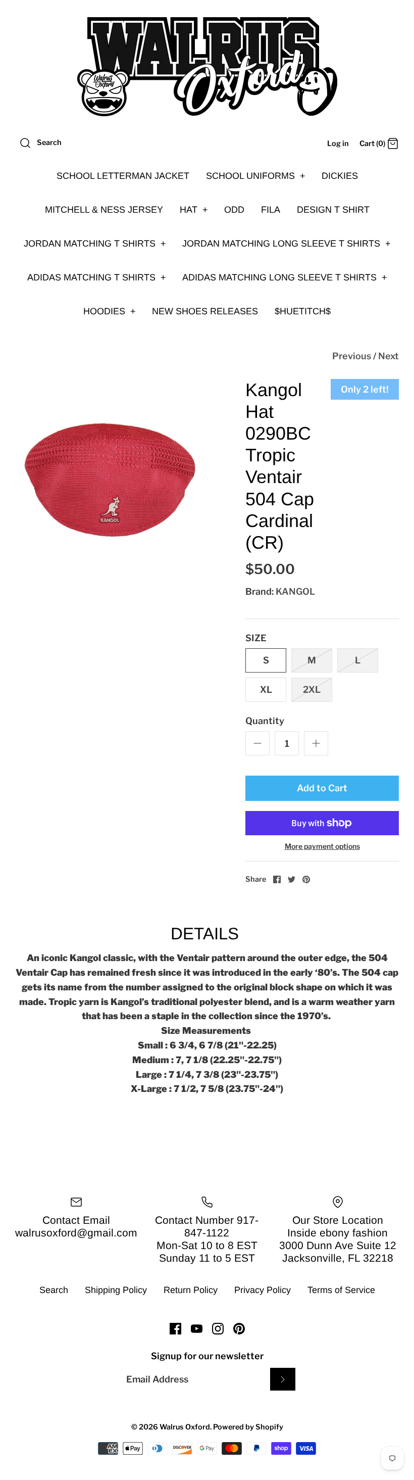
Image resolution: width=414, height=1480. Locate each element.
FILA (270, 210)
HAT (194, 210)
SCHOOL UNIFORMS (255, 176)
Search (53, 1290)
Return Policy (191, 1290)
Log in (338, 143)
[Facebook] (175, 1328)
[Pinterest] (239, 1328)
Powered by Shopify (248, 1426)
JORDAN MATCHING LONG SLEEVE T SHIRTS (286, 243)
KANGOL (295, 591)
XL (266, 689)
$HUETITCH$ (303, 311)
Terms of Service (341, 1290)
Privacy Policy (262, 1290)
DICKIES (340, 176)
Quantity (264, 720)
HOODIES (109, 311)
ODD (234, 210)
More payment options (322, 846)
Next (388, 356)
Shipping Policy (116, 1290)
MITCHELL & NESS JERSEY (104, 210)
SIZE (256, 638)
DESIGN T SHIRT (333, 210)
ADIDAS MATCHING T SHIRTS (96, 277)
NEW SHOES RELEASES (205, 311)
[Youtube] (196, 1328)
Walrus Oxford (185, 1426)
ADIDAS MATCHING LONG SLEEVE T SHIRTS (284, 277)
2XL (312, 689)
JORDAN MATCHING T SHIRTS (95, 243)
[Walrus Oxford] (207, 66)
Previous (351, 356)
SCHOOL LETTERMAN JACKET (123, 176)
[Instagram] (218, 1328)
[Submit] (282, 1379)
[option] (111, 475)
